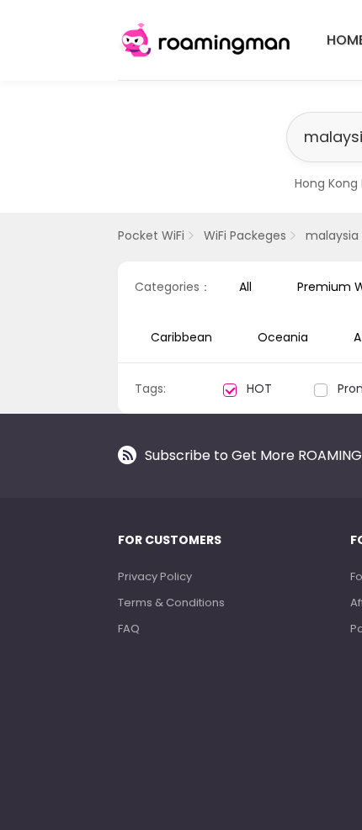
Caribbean (181, 337)
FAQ (129, 629)
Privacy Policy (155, 576)
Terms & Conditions (171, 603)
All (245, 286)
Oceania (283, 337)
